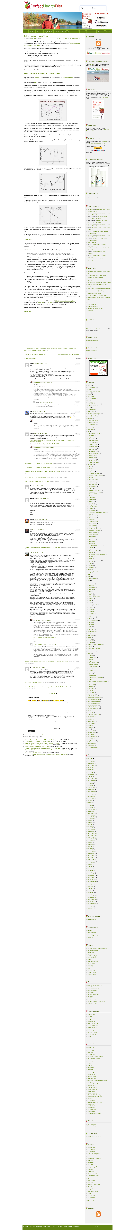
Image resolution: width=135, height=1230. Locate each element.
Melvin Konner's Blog (93, 961)
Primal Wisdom (91, 1100)
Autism (90, 481)
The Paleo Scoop (92, 1126)
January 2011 (91, 896)
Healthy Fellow (91, 1074)
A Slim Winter (91, 1047)
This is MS (90, 937)
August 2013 (91, 840)
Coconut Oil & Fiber (94, 596)
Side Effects (90, 727)
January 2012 (91, 874)
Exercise (90, 573)
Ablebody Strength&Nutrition (95, 985)
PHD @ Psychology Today (94, 1136)
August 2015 (91, 798)
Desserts (91, 598)
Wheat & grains (93, 741)
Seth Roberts (91, 1190)
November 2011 (92, 877)
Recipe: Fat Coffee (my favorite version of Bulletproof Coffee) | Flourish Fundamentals (46, 687)
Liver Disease (92, 525)
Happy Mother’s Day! (93, 303)
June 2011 (90, 886)
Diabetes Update (92, 932)
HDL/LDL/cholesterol (94, 404)
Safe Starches (92, 617)
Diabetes (91, 501)
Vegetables (91, 629)
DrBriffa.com (91, 952)
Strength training (93, 578)
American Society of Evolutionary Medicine (98, 948)
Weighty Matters (92, 974)
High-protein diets (93, 440)
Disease (90, 464)
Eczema (91, 508)
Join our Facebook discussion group (95, 329)
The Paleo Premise (92, 1199)
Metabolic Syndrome (68, 348)
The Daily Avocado (92, 1032)
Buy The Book (48, 32)
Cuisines (90, 418)
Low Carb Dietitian (92, 1087)
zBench (61, 1226)
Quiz (89, 718)
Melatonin (91, 670)
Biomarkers (90, 402)
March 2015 (90, 807)
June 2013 (90, 844)
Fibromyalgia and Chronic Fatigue (97, 512)
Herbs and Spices (93, 664)
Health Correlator (92, 1071)
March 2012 (90, 870)
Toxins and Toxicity (92, 736)
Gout (90, 514)
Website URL (56, 728)
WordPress (77, 1226)
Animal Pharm (91, 1151)
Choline (91, 659)
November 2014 (92, 815)
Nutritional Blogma (92, 1177)
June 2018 (90, 769)
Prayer (89, 710)
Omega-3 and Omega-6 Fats (96, 677)
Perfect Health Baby (92, 696)
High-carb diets (93, 437)
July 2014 (90, 820)
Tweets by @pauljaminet (92, 340)
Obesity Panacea (92, 1179)
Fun (88, 633)
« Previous (50, 693)
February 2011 (91, 894)
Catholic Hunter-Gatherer (94, 1058)
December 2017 (92, 774)
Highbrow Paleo (92, 1076)
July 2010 (90, 907)
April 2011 (90, 890)
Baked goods (92, 587)
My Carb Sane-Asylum (93, 1175)
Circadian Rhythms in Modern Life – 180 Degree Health (39, 463)
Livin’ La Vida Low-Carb (94, 1084)
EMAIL (54, 725)
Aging (90, 468)
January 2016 (91, 789)
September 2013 (92, 839)
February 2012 (91, 872)
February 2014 (91, 829)
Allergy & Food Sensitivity (95, 470)
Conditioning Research (93, 988)
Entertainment (91, 567)
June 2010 (90, 908)
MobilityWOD (91, 992)
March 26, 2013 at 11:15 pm (40, 363)
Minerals (91, 672)
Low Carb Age (91, 1085)
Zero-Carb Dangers (92, 747)
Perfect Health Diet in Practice (95, 1096)
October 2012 (91, 859)
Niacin (90, 674)
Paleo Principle (91, 694)
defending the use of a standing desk (65, 301)
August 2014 (91, 818)
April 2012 (90, 868)
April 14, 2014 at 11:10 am (43, 498)
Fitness (52, 348)
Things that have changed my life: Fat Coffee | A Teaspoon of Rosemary (42, 471)
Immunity (90, 639)
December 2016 (92, 778)
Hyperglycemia (92, 516)
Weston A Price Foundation (94, 1113)
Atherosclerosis (93, 479)
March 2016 (90, 785)
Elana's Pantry (91, 1018)
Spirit (89, 729)
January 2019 (91, 763)
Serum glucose (92, 405)
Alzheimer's (92, 472)
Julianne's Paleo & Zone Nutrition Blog (97, 1080)
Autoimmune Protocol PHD (95, 433)
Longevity (90, 646)
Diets (89, 431)
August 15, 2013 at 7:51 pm (46, 402)
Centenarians (91, 411)
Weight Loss (91, 745)
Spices (90, 628)
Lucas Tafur (90, 1169)
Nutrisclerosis (91, 934)
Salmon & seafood (93, 620)
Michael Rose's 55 (92, 1173)
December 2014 (92, 813)
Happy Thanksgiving (93, 306)
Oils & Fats (91, 609)
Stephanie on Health (93, 1191)
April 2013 (90, 848)
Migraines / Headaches (94, 530)
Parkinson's (92, 541)
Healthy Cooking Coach (93, 1023)
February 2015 (91, 809)
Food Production (92, 631)
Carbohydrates (92, 657)
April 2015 (90, 806)
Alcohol (89, 389)
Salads (90, 618)
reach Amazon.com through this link (96, 143)
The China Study (93, 461)
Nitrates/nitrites (92, 675)
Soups (90, 626)
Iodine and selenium (94, 666)
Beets (90, 591)
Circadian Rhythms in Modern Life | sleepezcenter (37, 467)
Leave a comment (74, 38)
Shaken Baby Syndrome (95, 560)
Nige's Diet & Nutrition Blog (94, 1095)
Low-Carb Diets (93, 444)
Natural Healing (91, 652)
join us (91, 64)
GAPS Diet (91, 435)
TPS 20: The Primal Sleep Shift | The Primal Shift (37, 481)
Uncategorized (91, 743)
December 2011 (92, 875)
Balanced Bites (91, 1054)
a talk (35, 82)
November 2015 (92, 793)
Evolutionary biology (93, 571)
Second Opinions (92, 1188)
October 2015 (91, 795)
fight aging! (90, 1160)
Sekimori (50, 1226)
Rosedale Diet (92, 459)
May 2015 (90, 804)
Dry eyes (91, 503)
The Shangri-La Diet (68, 77)
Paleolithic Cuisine (93, 426)
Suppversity (90, 996)
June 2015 (90, 802)
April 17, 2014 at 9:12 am (41, 519)
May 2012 (90, 866)
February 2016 (91, 787)
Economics (90, 565)
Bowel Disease (92, 486)
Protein (90, 679)
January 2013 (91, 853)
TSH (90, 407)
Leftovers (91, 607)
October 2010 (91, 901)
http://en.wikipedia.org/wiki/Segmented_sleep (45, 637)
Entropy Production (92, 1156)
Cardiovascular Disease (95, 492)
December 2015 (92, 791)
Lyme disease (92, 527)
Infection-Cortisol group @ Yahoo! (96, 1166)
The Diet (32, 32)
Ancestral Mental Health (93, 1049)
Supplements (91, 730)
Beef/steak (91, 589)
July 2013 (90, 842)
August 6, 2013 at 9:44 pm (47, 447)
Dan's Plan (90, 429)
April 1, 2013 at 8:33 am (39, 411)
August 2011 (91, 883)
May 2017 (90, 776)
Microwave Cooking (92, 650)
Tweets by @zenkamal (91, 350)
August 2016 (91, 782)
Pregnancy (90, 712)
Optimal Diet (92, 450)
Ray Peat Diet (92, 455)
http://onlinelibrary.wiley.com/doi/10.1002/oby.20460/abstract (48, 444)
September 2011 (92, 881)
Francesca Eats (91, 1021)
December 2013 (92, 833)
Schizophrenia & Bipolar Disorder (37, 350)
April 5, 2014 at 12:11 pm (39, 486)
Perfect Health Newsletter (94, 701)
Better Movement (92, 987)
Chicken (91, 595)
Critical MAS (91, 1060)
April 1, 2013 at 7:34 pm (46, 421)
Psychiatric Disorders (94, 549)
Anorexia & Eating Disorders (96, 475)
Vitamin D (91, 688)
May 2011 (90, 888)
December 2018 (92, 765)
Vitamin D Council (92, 972)
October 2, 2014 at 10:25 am (43, 620)
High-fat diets (92, 439)
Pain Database (91, 1180)
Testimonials (91, 734)
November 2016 (92, 780)
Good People (91, 635)
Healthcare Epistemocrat (94, 1073)
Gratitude (90, 637)
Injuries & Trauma (93, 521)
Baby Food (91, 585)
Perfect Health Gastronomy (94, 697)
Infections (91, 519)
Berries (90, 593)
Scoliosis (91, 556)
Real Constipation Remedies (95, 1102)
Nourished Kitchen (92, 1027)
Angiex (89, 393)
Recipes (83, 32)
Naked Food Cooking (93, 1093)
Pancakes (91, 613)
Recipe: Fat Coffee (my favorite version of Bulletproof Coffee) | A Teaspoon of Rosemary (46, 661)
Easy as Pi (90, 1062)
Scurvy (90, 558)
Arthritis (91, 477)
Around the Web (92, 398)
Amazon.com (104, 141)
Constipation (92, 497)
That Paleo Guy (91, 1107)
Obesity (91, 538)
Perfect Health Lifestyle (93, 699)
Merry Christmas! (92, 304)
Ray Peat (90, 1186)
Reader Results (91, 32)
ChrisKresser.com (92, 919)
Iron (90, 668)
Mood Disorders (93, 532)
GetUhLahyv (91, 1067)
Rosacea (91, 552)
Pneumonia (92, 543)
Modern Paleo (91, 1091)
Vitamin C (91, 686)
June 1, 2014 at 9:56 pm (38, 529)
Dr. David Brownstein (93, 950)
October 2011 (91, 879)
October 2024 (91, 760)
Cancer (91, 488)
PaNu (89, 968)
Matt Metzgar (91, 1171)
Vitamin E (91, 690)
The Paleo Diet (91, 1197)
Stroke (90, 563)
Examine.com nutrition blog (94, 1158)
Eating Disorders (93, 506)
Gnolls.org (90, 1069)
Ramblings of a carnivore (94, 1184)
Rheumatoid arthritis (94, 551)
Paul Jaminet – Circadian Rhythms (33, 682)
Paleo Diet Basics (92, 1031)
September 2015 (92, 796)
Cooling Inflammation (93, 1155)
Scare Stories (91, 723)
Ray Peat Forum (92, 1124)
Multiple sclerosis (93, 534)
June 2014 (90, 822)
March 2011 (90, 892)
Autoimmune (92, 483)
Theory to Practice (92, 1003)
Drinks (90, 600)
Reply (77, 364)
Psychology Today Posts (94, 714)
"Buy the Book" (106, 97)
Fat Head (90, 1065)
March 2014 (90, 828)
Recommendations (73, 32)
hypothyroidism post (32, 249)
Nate (89, 242)
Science (90, 725)
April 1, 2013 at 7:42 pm (46, 382)
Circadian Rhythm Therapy (32, 348)
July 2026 (90, 758)
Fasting (48, 348)
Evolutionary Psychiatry (93, 956)
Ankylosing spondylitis (94, 473)
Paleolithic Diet (92, 451)
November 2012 (92, 857)
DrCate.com (90, 954)
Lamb (90, 606)
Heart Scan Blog (92, 957)
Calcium (91, 655)
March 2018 (90, 773)
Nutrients (90, 653)
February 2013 (91, 851)
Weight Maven (91, 1111)
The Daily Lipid (91, 1195)
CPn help (90, 930)
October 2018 (91, 767)
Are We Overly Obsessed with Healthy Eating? (99, 282)
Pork (90, 615)
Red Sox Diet (92, 457)
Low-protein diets (93, 446)
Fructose (91, 738)
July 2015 (90, 800)
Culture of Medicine (92, 427)
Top (97, 1226)
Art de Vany (90, 1052)
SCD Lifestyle (91, 1104)
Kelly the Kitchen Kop (93, 1025)
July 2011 (90, 885)
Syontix (89, 1193)
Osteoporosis (92, 539)
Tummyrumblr (91, 1036)
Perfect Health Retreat (60, 32)
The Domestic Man (92, 1034)
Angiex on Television (93, 312)
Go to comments (63, 38)
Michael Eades (91, 963)
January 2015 (91, 811)
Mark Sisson (49, 302)
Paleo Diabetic (91, 967)
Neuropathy (92, 536)
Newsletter (39, 32)
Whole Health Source (93, 1201)
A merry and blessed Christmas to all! (97, 301)
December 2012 (92, 855)
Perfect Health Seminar (93, 707)
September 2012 (92, 861)
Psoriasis (91, 547)
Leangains (90, 1082)
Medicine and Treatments (94, 648)
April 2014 (90, 826)
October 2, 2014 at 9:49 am (38, 553)
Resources (101, 32)
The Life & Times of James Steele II (96, 1001)
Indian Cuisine (92, 424)
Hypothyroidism (58, 348)
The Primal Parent (92, 1109)
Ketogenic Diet (92, 442)
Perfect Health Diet (93, 453)
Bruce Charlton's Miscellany (94, 1153)
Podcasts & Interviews (93, 708)
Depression (42, 348)
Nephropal (90, 965)
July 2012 (90, 864)
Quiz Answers (91, 719)
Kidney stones (92, 523)
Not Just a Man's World (93, 994)
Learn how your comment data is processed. (53, 735)
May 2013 (90, 846)
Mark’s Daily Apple (92, 1089)
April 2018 (90, 771)
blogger (37, 77)
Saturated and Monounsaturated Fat (98, 681)
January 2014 (91, 831)
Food (89, 580)
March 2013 (90, 850)
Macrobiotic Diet (93, 448)
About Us (108, 32)
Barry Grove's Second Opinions (95, 1056)
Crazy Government (92, 416)
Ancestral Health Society (94, 391)
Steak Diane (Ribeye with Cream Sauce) (34, 354)
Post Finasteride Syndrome (95, 545)
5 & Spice (90, 1016)
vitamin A (91, 683)
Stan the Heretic (92, 1106)
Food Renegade (92, 1019)
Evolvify (89, 1063)
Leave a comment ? (31, 358)
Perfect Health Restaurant (94, 703)
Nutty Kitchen (91, 1029)
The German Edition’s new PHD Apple (97, 295)
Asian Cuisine (92, 422)
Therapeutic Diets (93, 462)
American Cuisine (93, 420)
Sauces (91, 622)
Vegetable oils (92, 740)
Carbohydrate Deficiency (95, 490)
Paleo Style (90, 1182)
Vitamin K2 (91, 692)
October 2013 (91, 837)
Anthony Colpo (91, 1051)
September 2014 (92, 817)
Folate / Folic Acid (93, 663)
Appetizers (91, 584)
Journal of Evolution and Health (95, 644)
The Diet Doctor (91, 970)
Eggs (90, 602)
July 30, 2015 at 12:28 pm (38, 667)
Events (89, 569)
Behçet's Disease (93, 484)
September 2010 (92, 903)
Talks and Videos (92, 732)
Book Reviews (91, 409)
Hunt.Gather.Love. (92, 1078)
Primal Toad (90, 1098)
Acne (90, 466)
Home (25, 32)
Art (88, 400)
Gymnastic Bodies (92, 990)
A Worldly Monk (91, 1147)
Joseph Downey (38, 644)
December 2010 (92, 897)
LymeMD (90, 959)
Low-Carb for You (92, 1167)
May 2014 (90, 824)
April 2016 (90, 784)
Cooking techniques (93, 415)
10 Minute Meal (91, 1014)
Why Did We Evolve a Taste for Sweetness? (69, 354)
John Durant (40, 302)
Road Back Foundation (93, 936)
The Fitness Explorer (93, 999)
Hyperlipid (90, 1164)
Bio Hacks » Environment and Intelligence (35, 477)
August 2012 (91, 862)
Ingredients (90, 640)
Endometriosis (92, 510)
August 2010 (91, 905)
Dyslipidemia (92, 505)
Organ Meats (92, 611)
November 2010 (92, 899)
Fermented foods (93, 604)
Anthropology (91, 396)
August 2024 (91, 761)
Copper (91, 661)
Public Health (91, 716)
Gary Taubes (91, 1162)
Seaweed (91, 624)
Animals (90, 394)
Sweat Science (91, 998)
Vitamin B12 (92, 685)
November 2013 (92, 835)
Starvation (91, 562)
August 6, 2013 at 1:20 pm (40, 433)
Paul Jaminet (34, 38)
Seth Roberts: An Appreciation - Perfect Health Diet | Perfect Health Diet (42, 547)
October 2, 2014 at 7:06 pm (49, 644)
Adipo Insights (91, 1149)
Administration (91, 387)
